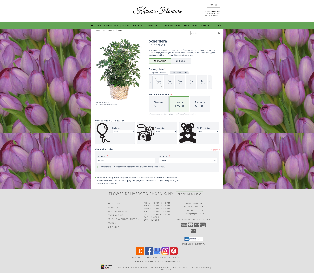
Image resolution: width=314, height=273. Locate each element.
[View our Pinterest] (174, 254)
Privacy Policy (179, 267)
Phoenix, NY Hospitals (171, 257)
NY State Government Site (167, 261)
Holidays (189, 25)
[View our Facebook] (149, 254)
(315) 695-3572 (214, 15)
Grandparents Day (107, 25)
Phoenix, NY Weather (143, 261)
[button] (213, 5)
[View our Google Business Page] (157, 254)
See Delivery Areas (189, 194)
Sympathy (153, 25)
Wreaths (206, 25)
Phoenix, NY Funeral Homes (145, 257)
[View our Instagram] (165, 254)
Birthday (138, 25)
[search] (219, 33)
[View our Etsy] (140, 254)
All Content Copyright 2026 (132, 267)
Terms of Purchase (199, 267)
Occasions (171, 25)
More (218, 25)
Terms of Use (164, 269)
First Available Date (179, 72)
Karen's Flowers (157, 11)
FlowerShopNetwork (159, 267)
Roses (125, 25)
